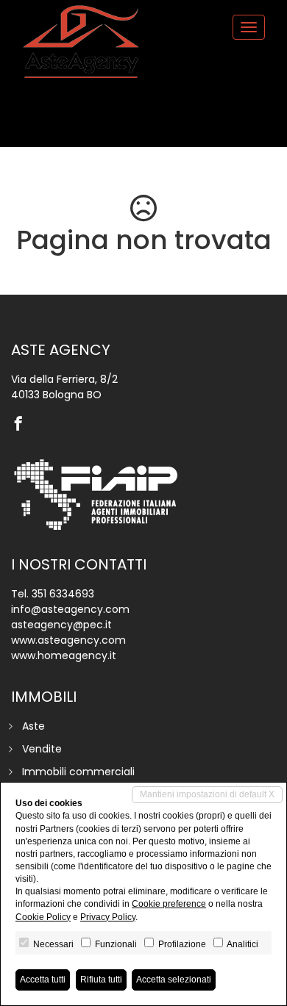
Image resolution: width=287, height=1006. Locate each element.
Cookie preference (169, 904)
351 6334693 (63, 593)
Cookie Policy (43, 917)
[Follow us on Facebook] (22, 425)
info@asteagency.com (70, 609)
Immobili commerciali (78, 771)
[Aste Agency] (81, 42)
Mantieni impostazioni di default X (207, 794)
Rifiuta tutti (101, 979)
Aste (33, 726)
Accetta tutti (42, 979)
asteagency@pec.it (61, 624)
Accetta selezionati (173, 979)
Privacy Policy (107, 917)
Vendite (42, 748)
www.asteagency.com (68, 640)
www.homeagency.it (63, 655)
